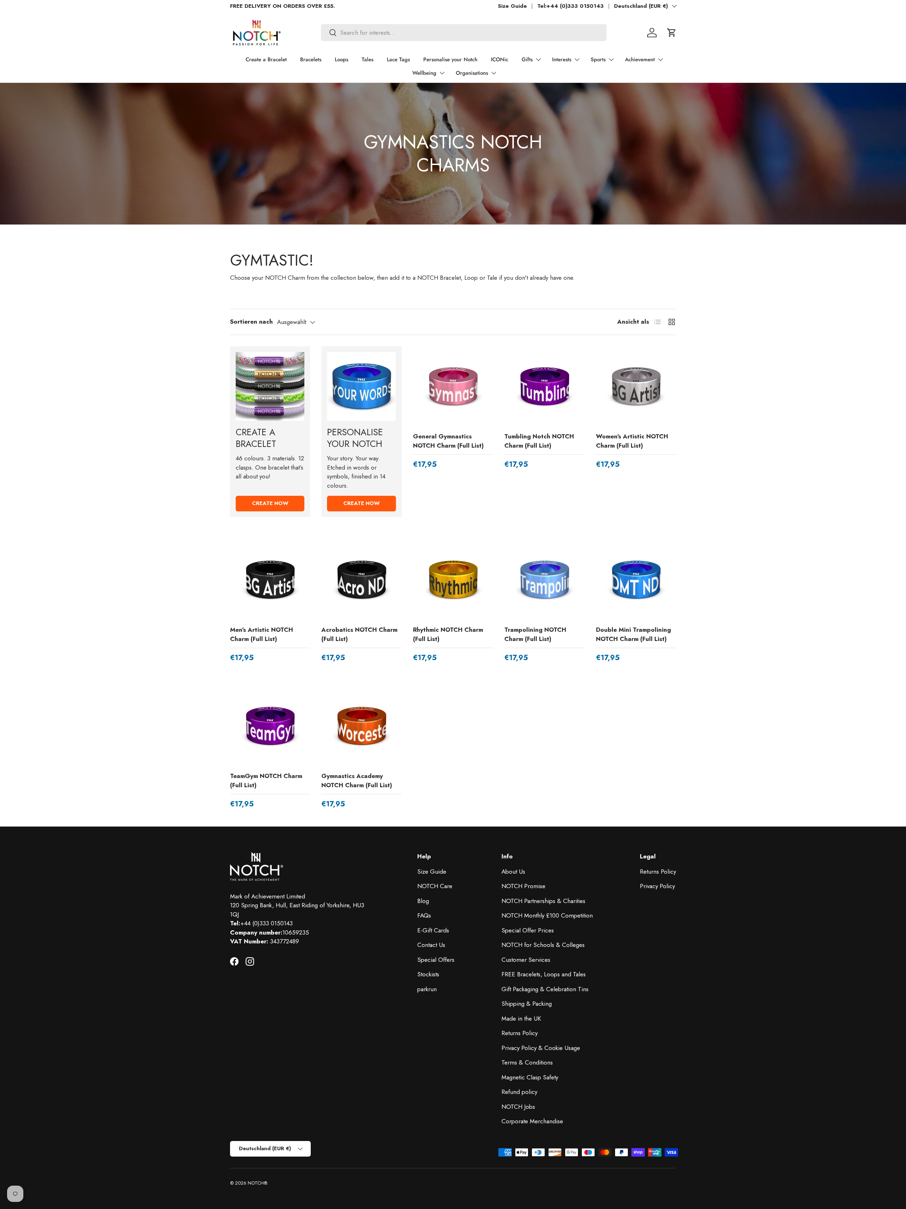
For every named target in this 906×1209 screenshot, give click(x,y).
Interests (561, 59)
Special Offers (435, 959)
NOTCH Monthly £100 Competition (547, 915)
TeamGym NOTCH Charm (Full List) (266, 780)
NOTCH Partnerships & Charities (543, 901)
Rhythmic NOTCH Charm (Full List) (448, 634)
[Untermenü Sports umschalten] (611, 59)
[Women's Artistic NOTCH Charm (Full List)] (636, 386)
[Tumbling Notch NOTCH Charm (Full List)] (544, 386)
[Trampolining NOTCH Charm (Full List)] (544, 580)
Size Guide (512, 6)
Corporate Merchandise (532, 1121)
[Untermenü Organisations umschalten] (493, 73)
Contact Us (431, 945)
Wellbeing (424, 73)
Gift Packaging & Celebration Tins (545, 989)
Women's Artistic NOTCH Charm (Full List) (632, 441)
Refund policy (519, 1092)
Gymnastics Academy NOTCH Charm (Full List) (356, 780)
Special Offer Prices (527, 930)
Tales (367, 59)
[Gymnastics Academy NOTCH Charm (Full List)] (361, 726)
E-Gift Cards (433, 930)
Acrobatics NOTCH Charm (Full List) (359, 634)
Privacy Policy (657, 886)
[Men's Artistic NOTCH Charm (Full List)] (270, 580)
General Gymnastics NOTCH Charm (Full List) (448, 441)
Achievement (640, 59)
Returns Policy (519, 1033)
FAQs (424, 915)
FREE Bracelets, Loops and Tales (543, 974)
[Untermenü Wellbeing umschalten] (442, 73)
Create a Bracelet (266, 59)
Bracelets (310, 59)
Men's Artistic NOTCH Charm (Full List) (261, 634)
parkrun (427, 989)
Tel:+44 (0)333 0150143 (570, 6)
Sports (598, 59)
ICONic (499, 59)
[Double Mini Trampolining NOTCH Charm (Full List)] (636, 580)
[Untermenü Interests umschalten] (577, 59)
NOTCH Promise (523, 886)
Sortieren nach (251, 321)
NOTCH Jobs (518, 1106)
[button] (672, 32)
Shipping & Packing (526, 1003)
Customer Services (525, 959)
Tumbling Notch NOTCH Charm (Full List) (539, 441)
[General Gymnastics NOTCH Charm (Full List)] (453, 386)
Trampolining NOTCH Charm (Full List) (535, 634)
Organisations (472, 73)
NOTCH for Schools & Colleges (543, 945)
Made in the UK (521, 1018)
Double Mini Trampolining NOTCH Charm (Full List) (633, 634)
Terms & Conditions (527, 1062)
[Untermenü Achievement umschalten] (660, 59)
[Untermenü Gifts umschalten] (538, 59)
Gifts (527, 59)
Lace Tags (398, 59)
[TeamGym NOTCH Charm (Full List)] (270, 726)
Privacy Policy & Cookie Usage (540, 1048)
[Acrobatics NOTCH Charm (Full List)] (361, 580)
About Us (513, 871)
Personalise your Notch (450, 59)
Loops (341, 59)
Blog (423, 901)
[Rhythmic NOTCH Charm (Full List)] (453, 580)
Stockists (428, 974)
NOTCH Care (434, 886)
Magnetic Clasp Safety (529, 1077)
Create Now (270, 503)
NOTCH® (257, 1183)
